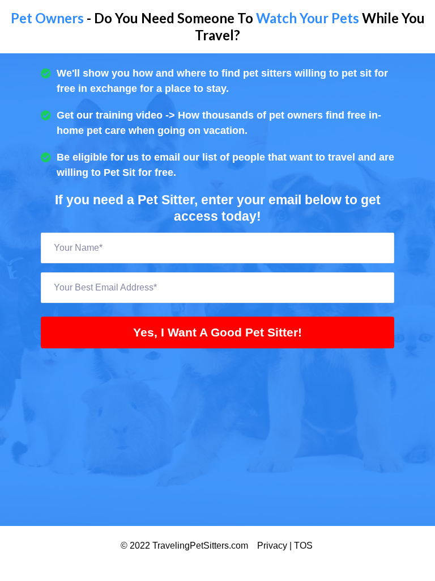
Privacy (273, 545)
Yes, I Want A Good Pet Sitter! (217, 332)
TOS (304, 545)
